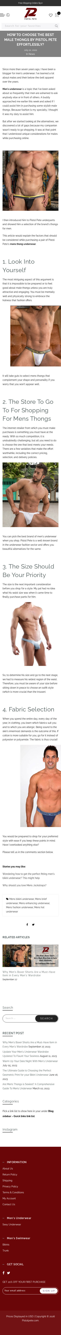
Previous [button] (6, 966)
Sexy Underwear (12, 1224)
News (32, 54)
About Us (8, 1168)
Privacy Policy (10, 1186)
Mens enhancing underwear (34, 903)
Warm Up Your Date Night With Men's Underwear (30, 1061)
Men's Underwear (19, 1218)
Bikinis (6, 1244)
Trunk (6, 1250)
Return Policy (10, 1174)
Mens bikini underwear (21, 899)
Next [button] (50, 966)
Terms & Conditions (13, 1192)
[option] (30, 963)
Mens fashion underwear (19, 907)
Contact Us (9, 1204)
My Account (9, 1198)
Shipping (7, 1180)
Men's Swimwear (18, 1238)
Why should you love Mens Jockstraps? (24, 885)
